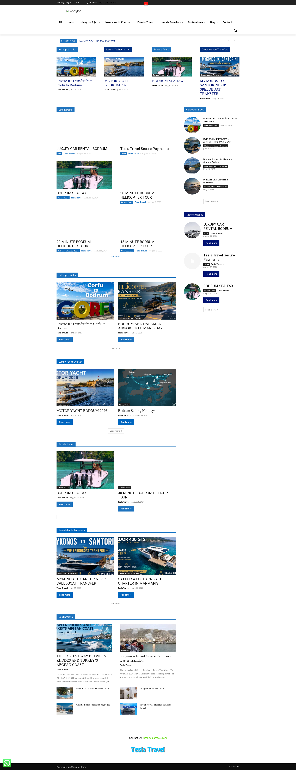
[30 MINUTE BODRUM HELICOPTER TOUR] (148, 175)
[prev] (229, 41)
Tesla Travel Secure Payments (144, 149)
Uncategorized (127, 251)
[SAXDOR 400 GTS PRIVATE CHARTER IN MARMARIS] (147, 556)
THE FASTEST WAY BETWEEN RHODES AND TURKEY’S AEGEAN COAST (81, 660)
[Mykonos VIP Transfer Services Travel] (128, 709)
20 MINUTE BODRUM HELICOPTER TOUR (74, 244)
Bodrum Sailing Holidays (136, 411)
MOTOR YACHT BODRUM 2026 (82, 411)
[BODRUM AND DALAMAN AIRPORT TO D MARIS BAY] (147, 301)
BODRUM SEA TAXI (168, 81)
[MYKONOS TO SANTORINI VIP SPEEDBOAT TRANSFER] (219, 67)
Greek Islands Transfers (211, 75)
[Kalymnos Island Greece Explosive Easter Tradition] (148, 638)
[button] (235, 30)
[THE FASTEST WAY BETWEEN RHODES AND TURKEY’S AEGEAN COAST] (84, 638)
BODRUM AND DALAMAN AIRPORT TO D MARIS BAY (217, 140)
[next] (234, 41)
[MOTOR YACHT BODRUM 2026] (124, 67)
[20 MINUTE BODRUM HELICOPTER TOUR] (84, 224)
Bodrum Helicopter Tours (68, 251)
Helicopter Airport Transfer (130, 318)
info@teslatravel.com (155, 737)
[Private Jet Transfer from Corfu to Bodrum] (76, 67)
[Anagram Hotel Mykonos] (128, 693)
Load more (115, 256)
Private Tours (158, 75)
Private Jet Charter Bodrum (215, 186)
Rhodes (61, 650)
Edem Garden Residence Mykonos (92, 688)
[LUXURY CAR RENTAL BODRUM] (84, 130)
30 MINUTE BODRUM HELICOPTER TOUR (137, 195)
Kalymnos (125, 650)
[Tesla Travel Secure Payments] (148, 130)
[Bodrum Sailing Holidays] (147, 387)
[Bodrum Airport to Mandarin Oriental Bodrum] (192, 165)
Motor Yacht (110, 75)
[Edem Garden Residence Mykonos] (65, 693)
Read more (64, 339)
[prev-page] (59, 517)
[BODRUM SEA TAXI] (172, 67)
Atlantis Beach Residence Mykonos (93, 704)
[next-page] (64, 517)
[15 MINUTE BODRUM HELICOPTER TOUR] (148, 224)
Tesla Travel (62, 89)
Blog (59, 153)
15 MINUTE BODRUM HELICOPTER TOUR (137, 244)
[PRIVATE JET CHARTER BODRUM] (192, 186)
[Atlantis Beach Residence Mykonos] (65, 709)
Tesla (123, 153)
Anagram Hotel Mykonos (152, 688)
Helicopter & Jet (64, 75)
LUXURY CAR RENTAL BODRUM (97, 40)
